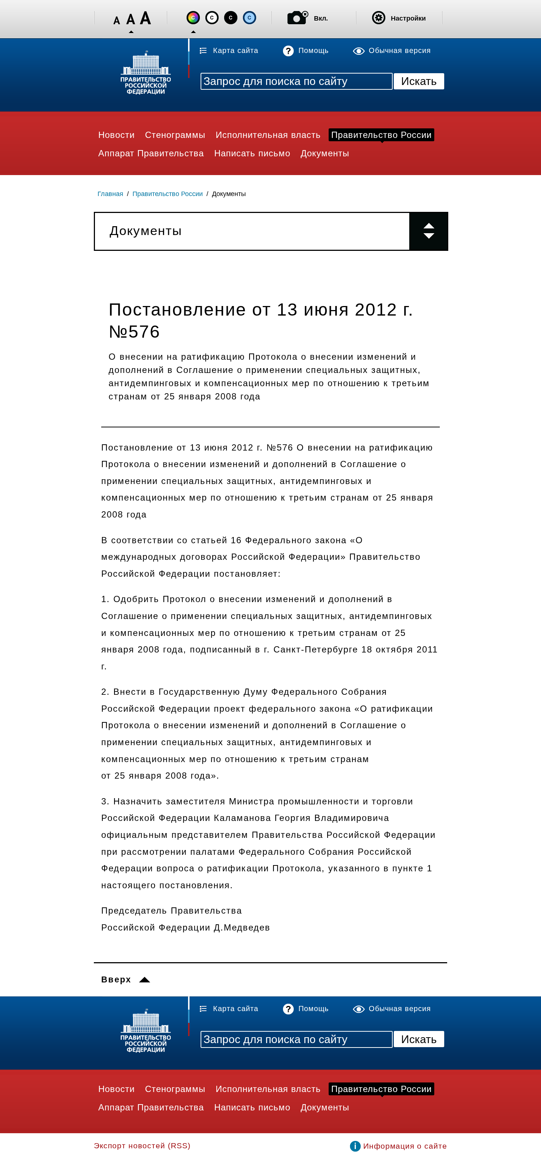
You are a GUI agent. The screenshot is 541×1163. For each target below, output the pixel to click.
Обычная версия (400, 50)
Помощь (313, 50)
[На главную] (142, 74)
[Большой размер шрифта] (145, 18)
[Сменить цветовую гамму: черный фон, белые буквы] (230, 18)
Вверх (116, 979)
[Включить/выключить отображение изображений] (297, 18)
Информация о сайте (405, 1146)
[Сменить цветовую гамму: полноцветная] (193, 18)
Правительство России (167, 194)
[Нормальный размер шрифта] (131, 18)
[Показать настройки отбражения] (378, 18)
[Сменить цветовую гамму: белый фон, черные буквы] (212, 18)
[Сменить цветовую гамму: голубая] (249, 18)
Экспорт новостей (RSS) (142, 1145)
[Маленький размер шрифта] (116, 18)
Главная (110, 194)
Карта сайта (235, 50)
